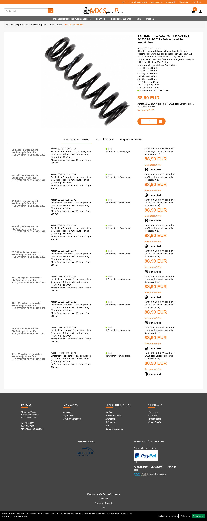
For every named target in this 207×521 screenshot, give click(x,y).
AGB (107, 425)
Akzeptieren (198, 516)
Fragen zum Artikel (131, 139)
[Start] (7, 24)
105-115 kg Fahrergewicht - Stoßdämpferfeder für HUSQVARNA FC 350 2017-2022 (28, 280)
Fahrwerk (100, 18)
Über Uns (183, 2)
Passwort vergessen (72, 418)
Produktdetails (104, 139)
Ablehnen (185, 516)
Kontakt (109, 412)
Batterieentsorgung (114, 429)
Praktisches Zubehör (121, 18)
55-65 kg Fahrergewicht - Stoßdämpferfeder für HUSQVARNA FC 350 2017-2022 (28, 152)
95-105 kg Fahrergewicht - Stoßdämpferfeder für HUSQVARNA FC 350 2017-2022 (28, 254)
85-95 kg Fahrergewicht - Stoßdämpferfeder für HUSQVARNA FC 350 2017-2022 (28, 229)
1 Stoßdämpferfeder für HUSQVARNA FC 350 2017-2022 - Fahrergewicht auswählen (163, 39)
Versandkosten (154, 418)
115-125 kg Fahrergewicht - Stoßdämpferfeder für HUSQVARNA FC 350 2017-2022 (28, 357)
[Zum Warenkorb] (193, 12)
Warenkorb (170, 2)
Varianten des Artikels (76, 139)
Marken (150, 18)
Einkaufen (196, 2)
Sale (139, 18)
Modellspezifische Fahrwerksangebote (72, 18)
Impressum (110, 418)
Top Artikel (152, 415)
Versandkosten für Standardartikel (159, 153)
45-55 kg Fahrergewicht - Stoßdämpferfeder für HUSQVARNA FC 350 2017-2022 (28, 331)
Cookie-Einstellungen (168, 516)
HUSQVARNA (56, 24)
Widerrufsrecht (154, 422)
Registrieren (68, 415)
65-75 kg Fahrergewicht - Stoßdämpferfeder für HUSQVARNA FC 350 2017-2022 (28, 178)
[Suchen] (50, 10)
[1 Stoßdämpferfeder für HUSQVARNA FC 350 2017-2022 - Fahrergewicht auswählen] (87, 81)
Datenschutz (111, 422)
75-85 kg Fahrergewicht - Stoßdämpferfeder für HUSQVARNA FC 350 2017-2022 (28, 203)
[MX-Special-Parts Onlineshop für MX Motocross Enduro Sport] (103, 10)
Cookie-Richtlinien (19, 516)
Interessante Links (114, 415)
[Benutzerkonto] (200, 11)
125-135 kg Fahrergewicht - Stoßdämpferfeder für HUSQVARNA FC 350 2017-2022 (28, 305)
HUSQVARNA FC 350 (74, 24)
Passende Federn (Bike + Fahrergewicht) (146, 2)
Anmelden (67, 412)
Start (123, 2)
